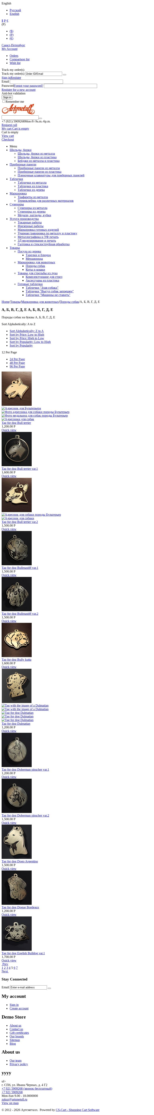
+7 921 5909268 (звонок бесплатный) (27, 1088)
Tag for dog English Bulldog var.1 (23, 953)
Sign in (6, 77)
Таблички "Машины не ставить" (48, 295)
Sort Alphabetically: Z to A (27, 331)
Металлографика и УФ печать (38, 237)
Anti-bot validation (13, 93)
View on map (10, 1103)
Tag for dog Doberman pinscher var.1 (25, 769)
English (14, 14)
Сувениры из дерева (32, 211)
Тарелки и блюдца (38, 255)
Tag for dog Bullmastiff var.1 (20, 567)
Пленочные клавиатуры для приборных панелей (51, 175)
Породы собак (35, 266)
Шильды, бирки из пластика (37, 157)
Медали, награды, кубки (34, 215)
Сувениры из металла (32, 208)
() (11, 34)
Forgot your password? (28, 85)
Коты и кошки (35, 269)
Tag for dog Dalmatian (16, 723)
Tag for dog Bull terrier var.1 (20, 468)
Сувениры (17, 204)
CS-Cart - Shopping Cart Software (77, 1110)
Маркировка (18, 193)
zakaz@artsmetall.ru (14, 1099)
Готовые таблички (30, 284)
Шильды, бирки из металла (36, 153)
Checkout (8, 139)
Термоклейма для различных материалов (46, 200)
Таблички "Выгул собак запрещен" (50, 291)
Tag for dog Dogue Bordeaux (20, 907)
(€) (11, 38)
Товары (15, 248)
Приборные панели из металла (39, 168)
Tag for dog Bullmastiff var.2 (20, 613)
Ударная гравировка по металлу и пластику (47, 233)
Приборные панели (23, 164)
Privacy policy (19, 1064)
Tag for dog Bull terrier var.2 (20, 522)
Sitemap (15, 1040)
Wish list (15, 63)
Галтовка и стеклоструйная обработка (44, 244)
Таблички (16, 179)
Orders (14, 55)
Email (5, 81)
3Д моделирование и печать (37, 240)
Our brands (17, 1036)
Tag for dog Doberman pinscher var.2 (25, 815)
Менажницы (34, 258)
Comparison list (19, 59)
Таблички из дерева (31, 190)
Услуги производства (24, 219)
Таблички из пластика (33, 186)
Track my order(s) (13, 73)
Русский (15, 10)
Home (5, 301)
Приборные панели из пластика (39, 171)
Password (8, 85)
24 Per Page (17, 359)
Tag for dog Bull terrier (16, 422)
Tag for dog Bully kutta (16, 659)
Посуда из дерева (29, 251)
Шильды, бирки (20, 150)
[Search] (40, 118)
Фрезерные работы (31, 226)
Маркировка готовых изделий (38, 229)
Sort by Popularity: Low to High (30, 342)
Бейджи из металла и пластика (39, 161)
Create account (19, 1008)
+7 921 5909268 (12, 1092)
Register (16, 77)
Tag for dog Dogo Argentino (20, 861)
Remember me (15, 101)
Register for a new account (18, 89)
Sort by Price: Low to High (27, 334)
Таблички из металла (32, 182)
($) (11, 31)
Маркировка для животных (36, 262)
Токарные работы (30, 222)
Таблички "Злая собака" (42, 287)
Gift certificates (19, 1032)
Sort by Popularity (21, 345)
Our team (15, 1060)
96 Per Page (17, 366)
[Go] (64, 74)
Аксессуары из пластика (42, 280)
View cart (8, 136)
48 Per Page (17, 362)
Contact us (16, 1029)
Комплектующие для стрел (44, 276)
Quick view (9, 430)
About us (15, 1025)
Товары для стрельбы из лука (38, 273)
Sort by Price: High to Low (27, 338)
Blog (13, 1043)
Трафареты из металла (33, 197)
